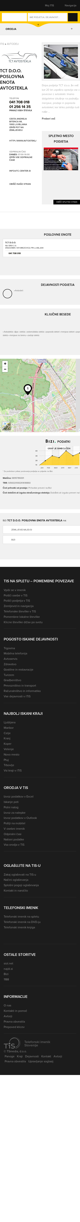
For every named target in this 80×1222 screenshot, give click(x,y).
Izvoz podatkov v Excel (18, 796)
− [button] (5, 369)
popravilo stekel (52, 331)
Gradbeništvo (12, 680)
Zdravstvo (10, 664)
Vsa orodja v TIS (14, 844)
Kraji (20, 1056)
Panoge (10, 1056)
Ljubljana (9, 722)
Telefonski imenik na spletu (21, 916)
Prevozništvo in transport (20, 685)
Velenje (9, 749)
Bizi (6, 974)
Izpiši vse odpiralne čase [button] (20, 159)
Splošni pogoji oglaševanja (21, 885)
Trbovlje (9, 765)
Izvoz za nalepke (14, 813)
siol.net (8, 963)
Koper (7, 744)
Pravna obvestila (14, 1021)
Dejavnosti (32, 1056)
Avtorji (8, 1016)
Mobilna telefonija (15, 653)
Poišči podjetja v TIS (17, 600)
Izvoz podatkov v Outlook (20, 818)
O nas (7, 1005)
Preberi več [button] (48, 119)
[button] (10, 5)
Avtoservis (10, 659)
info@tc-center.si (20, 171)
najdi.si (8, 969)
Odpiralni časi (12, 834)
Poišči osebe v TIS (15, 595)
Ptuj (6, 760)
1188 (6, 979)
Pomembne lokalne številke (22, 617)
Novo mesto (11, 754)
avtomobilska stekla (35, 331)
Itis (2, 44)
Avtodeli (13, 44)
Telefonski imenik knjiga (19, 927)
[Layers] (6, 426)
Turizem (9, 675)
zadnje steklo (33, 335)
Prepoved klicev (14, 1027)
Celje (7, 733)
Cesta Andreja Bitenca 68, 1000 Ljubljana (18, 121)
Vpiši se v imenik (15, 590)
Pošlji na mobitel (14, 823)
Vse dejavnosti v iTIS (17, 696)
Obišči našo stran (20, 184)
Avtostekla (8, 331)
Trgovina (9, 648)
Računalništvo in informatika (22, 691)
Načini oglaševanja (16, 880)
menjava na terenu (18, 335)
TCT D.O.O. (10, 242)
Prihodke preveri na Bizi (40, 488)
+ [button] (5, 363)
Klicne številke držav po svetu (23, 622)
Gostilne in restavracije (18, 669)
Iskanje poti (11, 802)
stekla (22, 331)
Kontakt (46, 1056)
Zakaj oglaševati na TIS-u (20, 874)
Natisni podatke (14, 839)
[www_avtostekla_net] (61, 159)
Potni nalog (11, 807)
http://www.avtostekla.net (25, 141)
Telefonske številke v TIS (20, 611)
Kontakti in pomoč (15, 1011)
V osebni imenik (14, 828)
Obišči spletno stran (66, 202)
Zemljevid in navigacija (18, 606)
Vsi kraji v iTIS (13, 770)
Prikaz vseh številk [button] (20, 110)
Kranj (7, 738)
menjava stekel (67, 331)
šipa (16, 331)
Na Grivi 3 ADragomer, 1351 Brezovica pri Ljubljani (24, 246)
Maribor (9, 728)
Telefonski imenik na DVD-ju (22, 922)
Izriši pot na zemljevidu (16, 129)
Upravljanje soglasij (40, 1061)
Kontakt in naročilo (16, 890)
